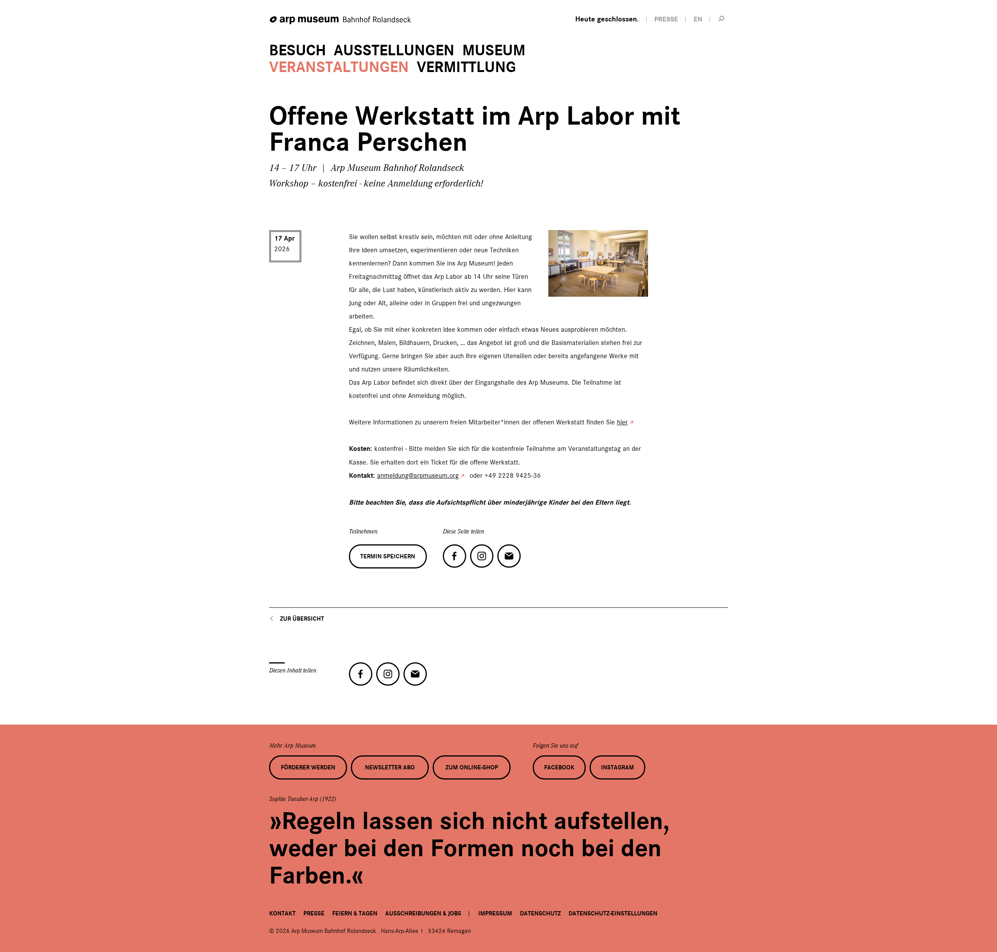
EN (698, 19)
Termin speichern (387, 556)
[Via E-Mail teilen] (509, 556)
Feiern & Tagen (354, 913)
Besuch (297, 50)
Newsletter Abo (390, 767)
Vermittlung (466, 67)
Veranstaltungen (339, 67)
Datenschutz (540, 913)
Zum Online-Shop (472, 767)
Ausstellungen (394, 50)
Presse (313, 913)
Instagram (617, 767)
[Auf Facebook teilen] (454, 556)
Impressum (495, 913)
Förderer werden (308, 767)
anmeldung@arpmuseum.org (418, 475)
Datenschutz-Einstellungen (613, 913)
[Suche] (722, 18)
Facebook (559, 767)
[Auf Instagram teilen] (481, 556)
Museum (493, 50)
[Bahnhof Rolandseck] (340, 20)
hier (622, 422)
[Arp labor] (558, 288)
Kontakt (282, 913)
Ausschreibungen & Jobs (423, 913)
